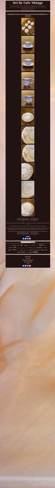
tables (35, 250)
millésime (14, 245)
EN (27, 263)
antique (27, 247)
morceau (30, 245)
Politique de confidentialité (28, 260)
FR (28, 263)
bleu (46, 250)
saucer (46, 245)
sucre (33, 245)
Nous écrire (28, 258)
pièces (18, 245)
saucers (37, 245)
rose (30, 247)
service (45, 247)
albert (27, 252)
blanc (21, 247)
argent (41, 245)
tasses (14, 250)
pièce (31, 250)
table (21, 250)
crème (18, 250)
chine (10, 245)
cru (30, 252)
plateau (9, 250)
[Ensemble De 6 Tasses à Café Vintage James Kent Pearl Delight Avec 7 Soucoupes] (28, 27)
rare (21, 245)
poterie (33, 247)
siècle (39, 250)
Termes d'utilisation (28, 261)
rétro (25, 250)
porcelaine (22, 252)
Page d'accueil (28, 256)
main (28, 250)
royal (10, 247)
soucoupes (39, 247)
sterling (42, 250)
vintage (35, 252)
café (14, 247)
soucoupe (26, 245)
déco (18, 247)
